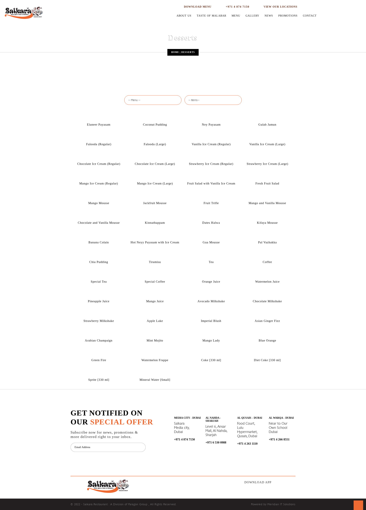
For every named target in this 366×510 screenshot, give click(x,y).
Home (175, 52)
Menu (236, 15)
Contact (310, 15)
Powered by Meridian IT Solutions (273, 504)
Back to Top (358, 505)
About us (184, 15)
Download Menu (197, 6)
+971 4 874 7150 (237, 6)
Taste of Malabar (211, 15)
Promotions (288, 15)
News (269, 15)
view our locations (280, 6)
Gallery (252, 15)
